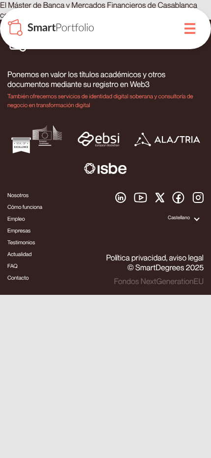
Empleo (16, 219)
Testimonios (21, 242)
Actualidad (19, 254)
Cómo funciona (24, 207)
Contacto (18, 278)
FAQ (12, 266)
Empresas (18, 231)
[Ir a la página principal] (51, 29)
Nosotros (17, 195)
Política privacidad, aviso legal (155, 257)
